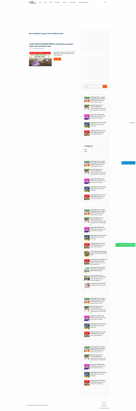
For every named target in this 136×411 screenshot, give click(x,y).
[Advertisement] (68, 16)
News (45, 2)
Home (40, 2)
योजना (51, 2)
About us (65, 2)
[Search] (105, 86)
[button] (105, 2)
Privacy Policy (73, 2)
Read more (57, 59)
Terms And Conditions (84, 2)
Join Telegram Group (129, 162)
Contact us (57, 2)
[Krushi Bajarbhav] (33, 2)
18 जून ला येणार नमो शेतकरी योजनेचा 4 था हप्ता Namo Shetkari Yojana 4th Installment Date (51, 45)
